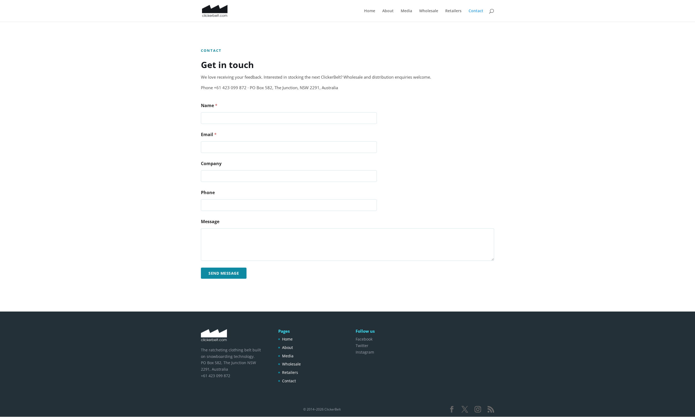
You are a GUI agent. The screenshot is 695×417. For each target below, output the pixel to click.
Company (211, 163)
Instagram (365, 352)
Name (209, 105)
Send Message (223, 273)
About (388, 11)
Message (210, 221)
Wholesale (428, 11)
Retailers (453, 11)
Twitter (362, 345)
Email (209, 134)
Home (369, 11)
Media (406, 11)
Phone (208, 192)
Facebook (364, 339)
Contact (476, 11)
